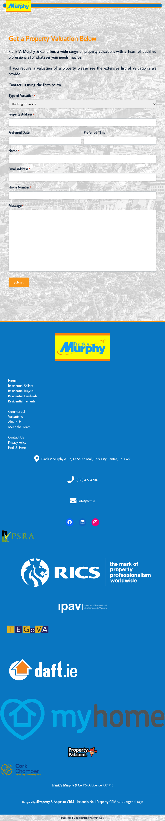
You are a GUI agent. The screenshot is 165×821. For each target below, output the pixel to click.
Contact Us (16, 437)
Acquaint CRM (64, 802)
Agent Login (134, 802)
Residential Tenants (22, 401)
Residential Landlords (22, 396)
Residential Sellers (20, 386)
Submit (19, 282)
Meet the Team (19, 427)
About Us (14, 422)
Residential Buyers (21, 391)
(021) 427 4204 (87, 480)
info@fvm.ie (87, 501)
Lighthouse (97, 817)
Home (12, 380)
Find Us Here (17, 447)
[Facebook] (69, 522)
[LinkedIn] (82, 522)
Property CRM (106, 802)
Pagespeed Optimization (74, 817)
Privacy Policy (17, 442)
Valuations (15, 416)
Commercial (16, 411)
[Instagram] (95, 522)
